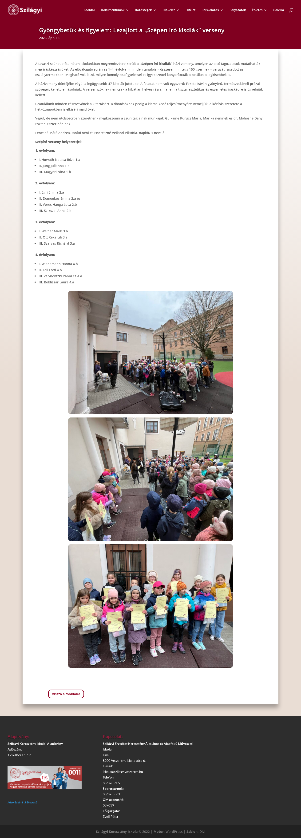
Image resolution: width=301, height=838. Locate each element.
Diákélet (168, 10)
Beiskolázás (210, 10)
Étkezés (257, 10)
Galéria (278, 10)
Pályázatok (238, 10)
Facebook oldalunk (248, 752)
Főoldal (89, 10)
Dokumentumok (112, 10)
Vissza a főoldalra (66, 694)
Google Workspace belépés (248, 765)
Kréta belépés (246, 738)
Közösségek (143, 10)
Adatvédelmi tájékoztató (22, 802)
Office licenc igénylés (248, 778)
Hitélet (190, 10)
